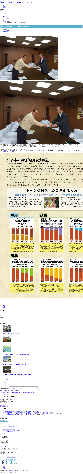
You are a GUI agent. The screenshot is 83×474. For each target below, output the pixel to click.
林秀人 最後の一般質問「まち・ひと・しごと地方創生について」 (16, 354)
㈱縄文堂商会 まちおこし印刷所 (9, 426)
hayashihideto (5, 31)
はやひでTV (5, 14)
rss (3, 5)
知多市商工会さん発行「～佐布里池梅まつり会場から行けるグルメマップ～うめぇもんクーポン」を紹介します (25, 412)
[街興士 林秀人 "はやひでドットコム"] (16, 2)
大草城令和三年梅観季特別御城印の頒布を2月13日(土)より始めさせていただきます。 (20, 414)
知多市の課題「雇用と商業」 (9, 151)
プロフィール (5, 17)
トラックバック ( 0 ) (7, 379)
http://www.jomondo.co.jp (11, 457)
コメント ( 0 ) (5, 380)
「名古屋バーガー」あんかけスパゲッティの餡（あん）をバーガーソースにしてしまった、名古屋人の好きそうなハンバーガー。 (29, 413)
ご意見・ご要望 (6, 18)
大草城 (4, 16)
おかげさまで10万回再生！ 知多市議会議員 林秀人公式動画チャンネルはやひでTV (17, 392)
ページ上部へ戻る (4, 421)
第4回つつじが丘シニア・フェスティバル (11, 333)
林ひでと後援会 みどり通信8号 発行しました (10, 390)
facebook (4, 7)
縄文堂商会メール (4, 406)
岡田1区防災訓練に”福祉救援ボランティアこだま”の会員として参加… (17, 343)
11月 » (4, 446)
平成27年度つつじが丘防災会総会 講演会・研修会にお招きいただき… (17, 374)
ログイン (12, 388)
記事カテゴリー (3, 420)
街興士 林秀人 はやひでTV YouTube (11, 430)
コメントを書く (6, 30)
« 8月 (1, 446)
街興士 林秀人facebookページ (9, 429)
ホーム (4, 13)
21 (5, 442)
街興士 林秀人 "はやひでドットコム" (13, 470)
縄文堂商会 (2, 405)
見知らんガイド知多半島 (8, 431)
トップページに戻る (4, 394)
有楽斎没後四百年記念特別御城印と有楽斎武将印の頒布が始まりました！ (18, 411)
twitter (4, 6)
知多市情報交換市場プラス (8, 427)
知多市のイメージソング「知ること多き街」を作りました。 (15, 364)
